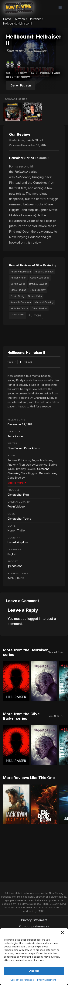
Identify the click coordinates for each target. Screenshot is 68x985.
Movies (20, 19)
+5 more (34, 315)
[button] (62, 932)
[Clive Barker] (32, 112)
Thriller (21, 530)
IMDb (11, 578)
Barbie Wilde (18, 283)
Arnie (21, 140)
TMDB (20, 578)
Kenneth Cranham (21, 302)
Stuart (39, 140)
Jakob (30, 140)
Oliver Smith (17, 314)
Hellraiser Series (21, 158)
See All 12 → (55, 716)
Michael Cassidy (44, 302)
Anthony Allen (18, 277)
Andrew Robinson (21, 271)
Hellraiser (35, 19)
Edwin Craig (17, 296)
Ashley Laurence (39, 277)
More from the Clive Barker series (21, 716)
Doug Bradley (38, 289)
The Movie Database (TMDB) (33, 903)
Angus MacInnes (44, 271)
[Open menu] (59, 7)
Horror (11, 530)
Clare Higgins (18, 289)
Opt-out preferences (22, 979)
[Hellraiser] (12, 112)
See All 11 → (55, 652)
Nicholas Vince (19, 308)
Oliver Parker (39, 308)
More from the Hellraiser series (25, 652)
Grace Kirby (35, 296)
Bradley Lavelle (38, 283)
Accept (34, 971)
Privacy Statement (46, 979)
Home (7, 19)
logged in (34, 619)
